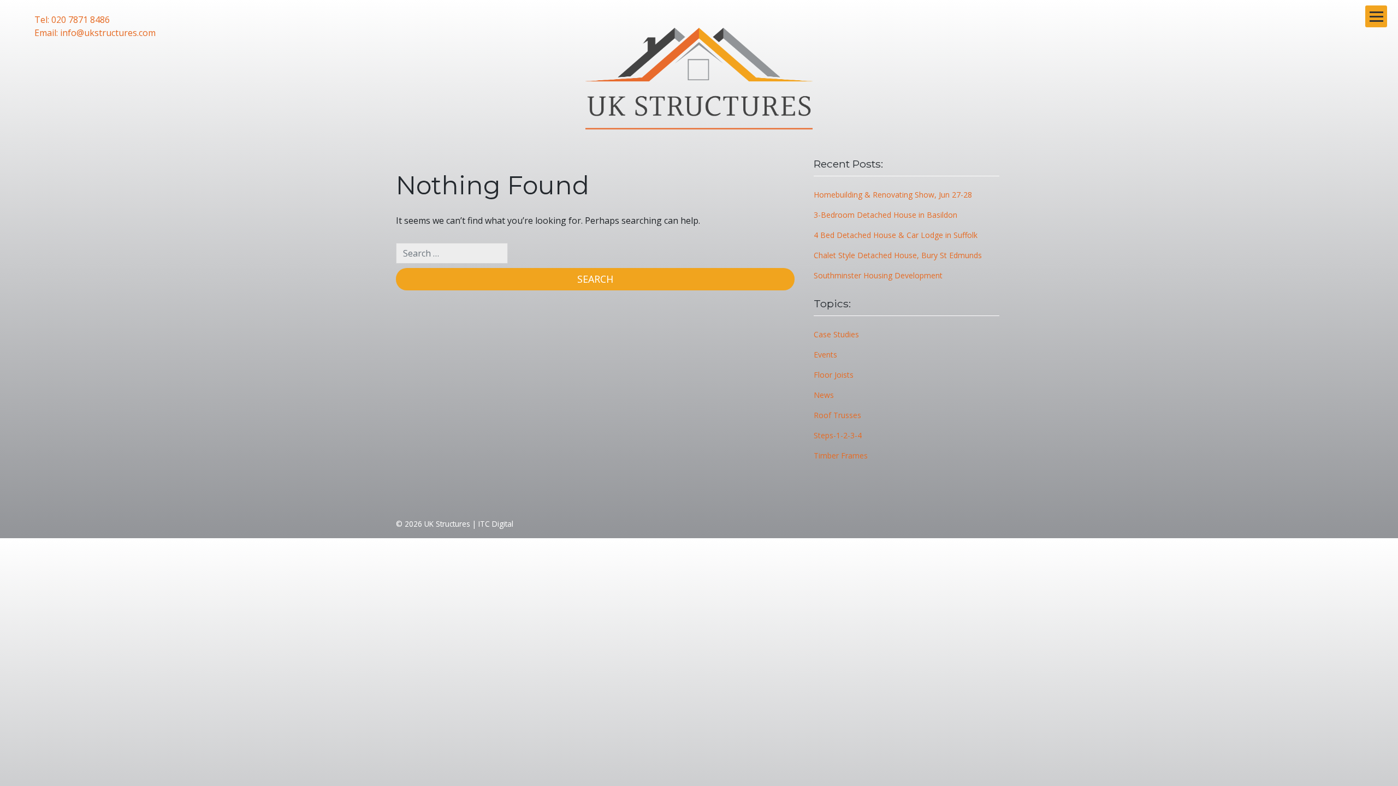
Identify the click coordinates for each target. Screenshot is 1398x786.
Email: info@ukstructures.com (95, 33)
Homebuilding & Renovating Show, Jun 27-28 (893, 194)
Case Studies (836, 334)
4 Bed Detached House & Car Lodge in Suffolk (896, 235)
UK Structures (447, 524)
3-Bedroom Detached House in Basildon (885, 215)
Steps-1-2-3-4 (838, 435)
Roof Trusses (837, 415)
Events (825, 354)
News (824, 395)
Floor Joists (834, 375)
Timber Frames (841, 455)
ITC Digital (495, 524)
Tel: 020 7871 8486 (72, 20)
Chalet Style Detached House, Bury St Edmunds (898, 255)
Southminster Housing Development (878, 275)
